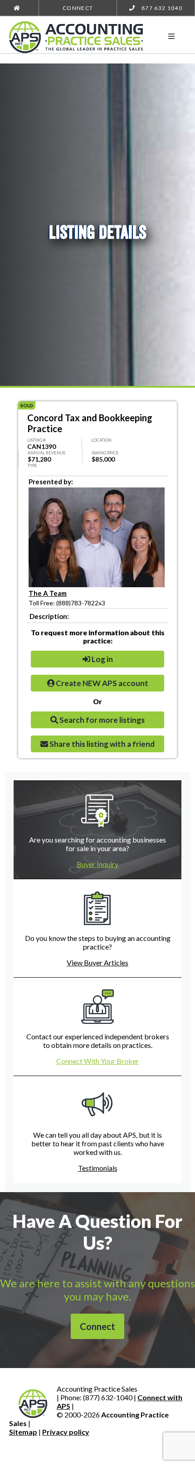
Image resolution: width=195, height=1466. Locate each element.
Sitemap (23, 1431)
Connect (78, 8)
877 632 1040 (161, 8)
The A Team (48, 593)
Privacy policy (65, 1431)
